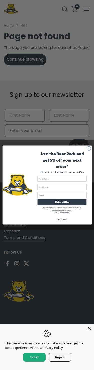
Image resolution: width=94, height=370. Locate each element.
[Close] (89, 328)
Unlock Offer (62, 202)
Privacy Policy (53, 347)
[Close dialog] (89, 148)
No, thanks (62, 219)
